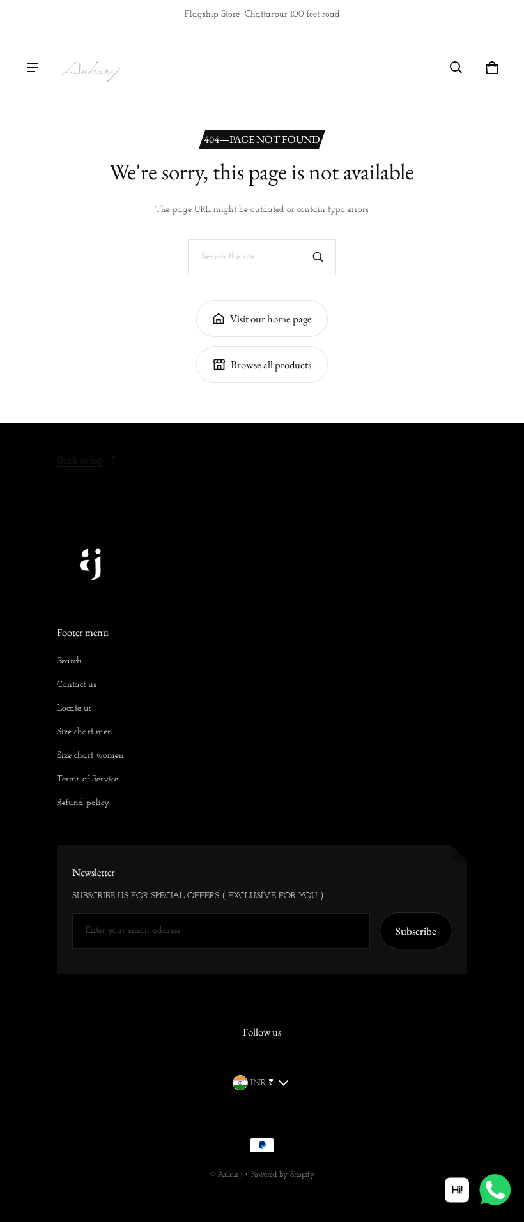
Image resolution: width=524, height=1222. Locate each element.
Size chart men (84, 732)
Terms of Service (87, 779)
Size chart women (90, 755)
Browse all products (271, 365)
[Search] (318, 257)
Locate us (74, 708)
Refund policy (83, 803)
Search (69, 661)
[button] (456, 68)
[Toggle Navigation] (32, 68)
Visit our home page (271, 319)
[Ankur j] (90, 68)
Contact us (76, 685)
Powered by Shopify (282, 1175)
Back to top (80, 460)
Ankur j (230, 1175)
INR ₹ (262, 1083)
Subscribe (416, 931)
